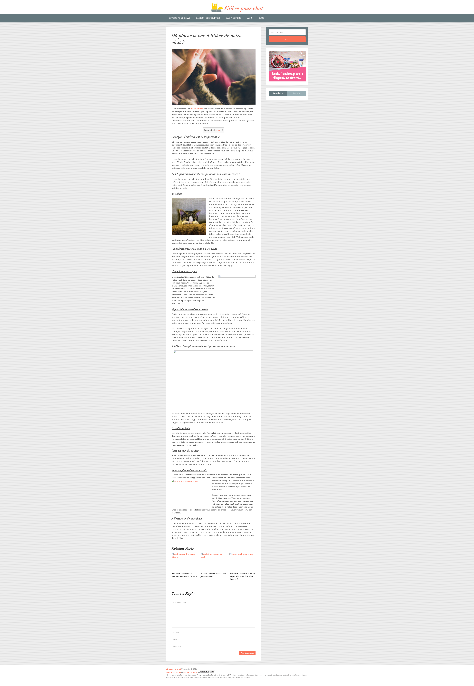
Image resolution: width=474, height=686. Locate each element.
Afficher (218, 130)
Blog (261, 18)
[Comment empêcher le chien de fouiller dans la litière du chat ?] (242, 562)
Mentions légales (173, 672)
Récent (296, 93)
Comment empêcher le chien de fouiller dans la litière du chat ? (242, 576)
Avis (249, 18)
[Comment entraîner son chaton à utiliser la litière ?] (185, 562)
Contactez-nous (190, 672)
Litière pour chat (179, 18)
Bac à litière (233, 18)
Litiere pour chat (173, 669)
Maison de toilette (208, 18)
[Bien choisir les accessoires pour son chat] (214, 562)
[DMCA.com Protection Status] (207, 672)
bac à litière (197, 109)
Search (287, 39)
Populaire (278, 93)
